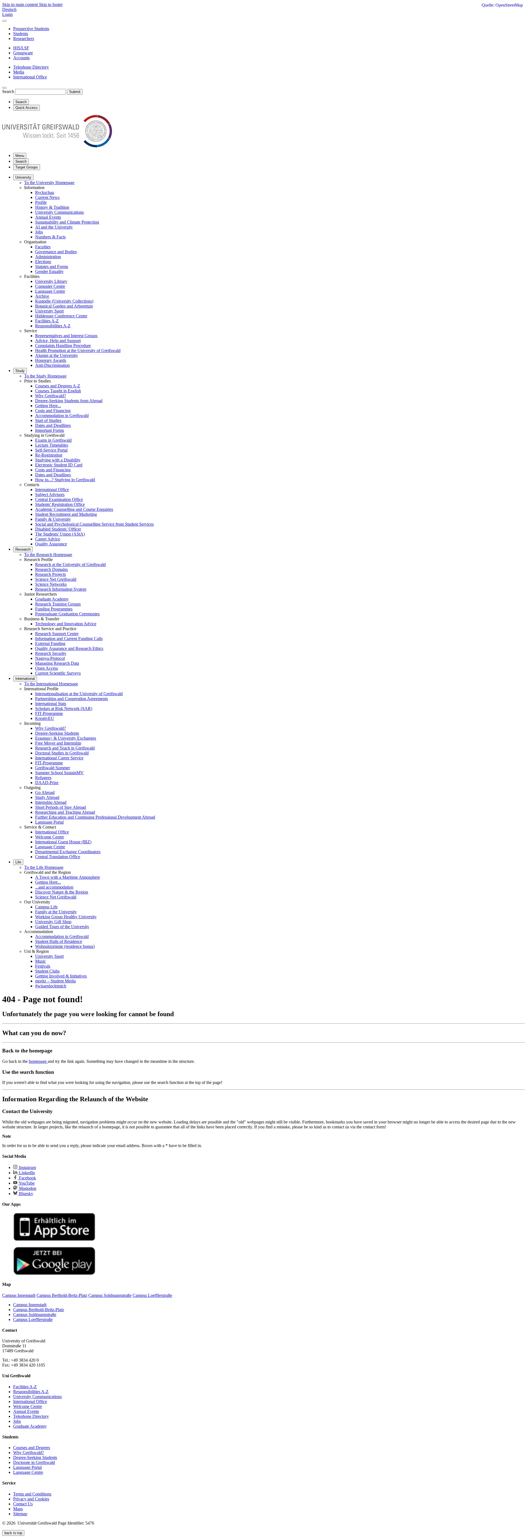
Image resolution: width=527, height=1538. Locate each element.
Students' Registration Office (60, 504)
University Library (51, 281)
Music (40, 961)
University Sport (49, 311)
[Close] (4, 21)
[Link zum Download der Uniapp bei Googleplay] (54, 1273)
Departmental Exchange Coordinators (67, 851)
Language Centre (50, 291)
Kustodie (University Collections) (64, 301)
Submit (74, 92)
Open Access (46, 668)
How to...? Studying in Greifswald (65, 479)
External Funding (50, 643)
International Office (52, 489)
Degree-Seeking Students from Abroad (68, 400)
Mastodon (27, 1188)
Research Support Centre (57, 633)
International (25, 679)
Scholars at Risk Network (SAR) (63, 708)
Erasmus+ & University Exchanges (65, 738)
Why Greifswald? (50, 395)
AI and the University (54, 227)
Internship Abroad (50, 802)
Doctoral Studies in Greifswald (62, 753)
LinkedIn (26, 1172)
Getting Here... (48, 405)
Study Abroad (47, 797)
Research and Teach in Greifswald (65, 748)
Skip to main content (20, 4)
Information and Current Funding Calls (69, 638)
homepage (38, 1061)
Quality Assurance (51, 544)
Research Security (50, 653)
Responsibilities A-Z (53, 325)
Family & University (53, 519)
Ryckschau (44, 192)
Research (22, 549)
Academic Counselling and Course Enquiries (74, 509)
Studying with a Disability (57, 460)
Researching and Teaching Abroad (65, 812)
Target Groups (26, 167)
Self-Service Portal (51, 450)
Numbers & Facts (50, 237)
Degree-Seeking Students (57, 733)
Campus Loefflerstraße (33, 1319)
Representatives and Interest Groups (66, 335)
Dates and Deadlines (53, 425)
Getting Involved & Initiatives (61, 976)
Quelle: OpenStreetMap (502, 5)
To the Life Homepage (43, 867)
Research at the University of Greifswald (70, 564)
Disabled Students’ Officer (58, 529)
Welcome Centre (49, 837)
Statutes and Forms (51, 266)
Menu (19, 156)
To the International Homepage (51, 683)
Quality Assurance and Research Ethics (69, 648)
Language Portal (49, 822)
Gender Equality (49, 271)
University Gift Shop (53, 921)
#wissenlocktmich (50, 986)
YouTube (26, 1183)
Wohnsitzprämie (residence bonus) (65, 946)
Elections (43, 261)
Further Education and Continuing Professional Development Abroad (95, 817)
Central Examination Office (59, 499)
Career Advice (47, 539)
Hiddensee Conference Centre (61, 316)
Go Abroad (45, 792)
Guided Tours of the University (62, 926)
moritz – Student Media (55, 981)
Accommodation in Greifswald (62, 415)
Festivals (42, 966)
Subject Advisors (50, 494)
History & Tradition (52, 207)
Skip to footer (51, 4)
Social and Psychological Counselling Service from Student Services (94, 524)
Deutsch (9, 9)
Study (20, 371)
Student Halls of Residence (58, 941)
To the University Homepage (49, 182)
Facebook (27, 1178)
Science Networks (51, 584)
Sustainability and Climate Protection (67, 222)
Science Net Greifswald (55, 579)
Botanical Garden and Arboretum (64, 306)
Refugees (43, 777)
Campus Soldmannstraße (34, 1314)
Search (8, 91)
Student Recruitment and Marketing (66, 514)
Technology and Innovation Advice (65, 623)
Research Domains (51, 569)
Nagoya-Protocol (50, 658)
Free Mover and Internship (58, 743)
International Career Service (59, 758)
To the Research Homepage (48, 554)
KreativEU (44, 718)
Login (7, 14)
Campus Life (46, 907)
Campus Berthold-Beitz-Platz (38, 1309)
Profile (41, 202)
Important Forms (49, 430)
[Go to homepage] (57, 145)
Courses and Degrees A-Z (57, 386)
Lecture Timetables (51, 445)
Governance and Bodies (56, 251)
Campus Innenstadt (29, 1304)
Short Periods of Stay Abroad (60, 807)
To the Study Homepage (45, 376)
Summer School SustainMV (59, 772)
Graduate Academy (52, 599)
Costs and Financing (53, 410)
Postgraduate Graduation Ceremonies (67, 614)
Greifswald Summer (52, 767)
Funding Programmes (53, 609)
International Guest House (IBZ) (63, 842)
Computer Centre (50, 286)
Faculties (43, 246)
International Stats (50, 703)
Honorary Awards (50, 360)
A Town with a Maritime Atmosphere (67, 877)
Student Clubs (47, 971)
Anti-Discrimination (52, 365)
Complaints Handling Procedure (63, 345)
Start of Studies (48, 420)
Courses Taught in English (58, 390)
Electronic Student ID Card (58, 465)
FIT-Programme (49, 713)
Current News (47, 197)
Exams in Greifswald (53, 440)
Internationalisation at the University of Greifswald (79, 693)
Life (18, 862)
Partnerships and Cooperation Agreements (71, 698)
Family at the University (56, 911)
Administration (48, 256)
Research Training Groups (58, 604)
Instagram (27, 1167)
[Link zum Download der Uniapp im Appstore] (54, 1239)
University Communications (59, 212)
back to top (13, 1533)
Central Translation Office (57, 856)
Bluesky (25, 1193)
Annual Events (48, 217)
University (23, 177)
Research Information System (60, 589)
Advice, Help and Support (58, 340)
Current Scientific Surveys (58, 673)
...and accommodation (54, 887)
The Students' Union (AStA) (60, 534)
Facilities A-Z (47, 321)
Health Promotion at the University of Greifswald (77, 350)
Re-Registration (48, 455)
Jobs (39, 232)
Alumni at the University (56, 355)
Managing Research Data (57, 663)
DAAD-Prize (46, 782)
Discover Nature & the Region (61, 892)
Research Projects (50, 574)
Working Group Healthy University (66, 916)
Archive (42, 296)
